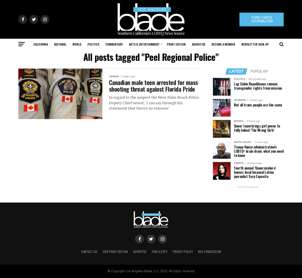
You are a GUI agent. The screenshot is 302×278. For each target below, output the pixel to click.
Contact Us (89, 251)
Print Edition (176, 44)
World (77, 44)
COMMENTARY (114, 44)
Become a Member (223, 44)
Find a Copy (159, 251)
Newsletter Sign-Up (255, 44)
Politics (93, 44)
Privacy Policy (183, 251)
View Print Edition (115, 251)
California (40, 44)
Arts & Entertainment (144, 44)
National (60, 44)
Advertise (198, 44)
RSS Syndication (209, 251)
